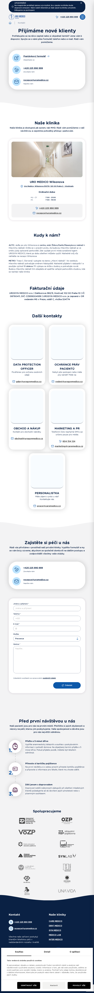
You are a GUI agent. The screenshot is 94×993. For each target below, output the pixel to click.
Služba (16, 634)
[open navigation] (82, 17)
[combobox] (47, 638)
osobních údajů (49, 678)
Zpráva (16, 644)
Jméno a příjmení (20, 604)
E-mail (16, 624)
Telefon (16, 614)
